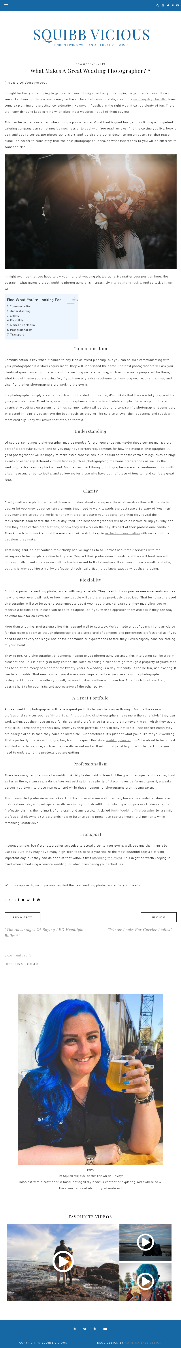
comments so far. (21, 955)
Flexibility (17, 320)
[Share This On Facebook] (19, 899)
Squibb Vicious (91, 33)
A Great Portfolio (22, 325)
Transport (17, 334)
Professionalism (21, 330)
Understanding (20, 311)
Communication (21, 306)
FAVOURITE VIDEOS (90, 1216)
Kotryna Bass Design (143, 1342)
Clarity (14, 315)
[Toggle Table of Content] (68, 300)
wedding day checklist (150, 99)
